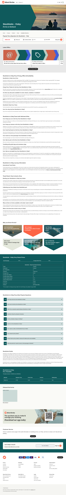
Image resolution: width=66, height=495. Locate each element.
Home (4, 33)
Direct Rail (51, 477)
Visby (18, 33)
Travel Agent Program (21, 477)
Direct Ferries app (24, 194)
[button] (33, 299)
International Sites (6, 477)
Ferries (19, 465)
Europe (8, 33)
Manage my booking (37, 465)
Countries (4, 464)
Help (50, 467)
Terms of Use (36, 478)
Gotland (13, 33)
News (4, 478)
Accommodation (21, 464)
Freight (19, 467)
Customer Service (52, 465)
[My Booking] (58, 2)
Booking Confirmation (37, 467)
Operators (4, 465)
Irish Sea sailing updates (53, 468)
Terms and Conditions (37, 480)
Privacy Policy (36, 477)
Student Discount (5, 480)
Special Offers (47, 89)
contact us (32, 489)
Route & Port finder (6, 467)
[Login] (59, 2)
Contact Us (51, 464)
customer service (16, 147)
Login (35, 464)
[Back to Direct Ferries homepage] (8, 2)
